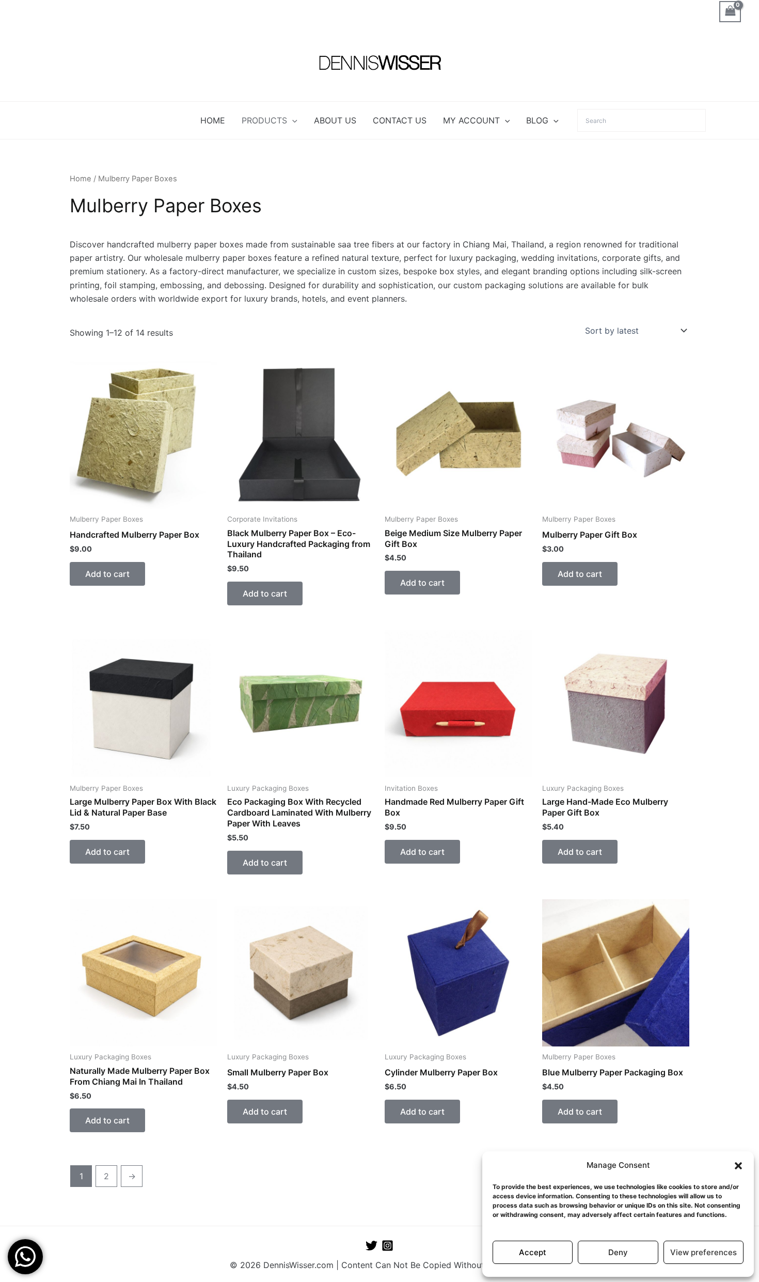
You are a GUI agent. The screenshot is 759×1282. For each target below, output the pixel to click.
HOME (212, 120)
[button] (738, 1166)
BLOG (537, 120)
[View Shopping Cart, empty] (730, 11)
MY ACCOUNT (471, 120)
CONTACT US (399, 120)
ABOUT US (335, 120)
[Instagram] (387, 1245)
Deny (618, 1252)
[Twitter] (371, 1245)
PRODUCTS (264, 120)
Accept (532, 1252)
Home (80, 178)
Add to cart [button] (107, 574)
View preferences (703, 1252)
